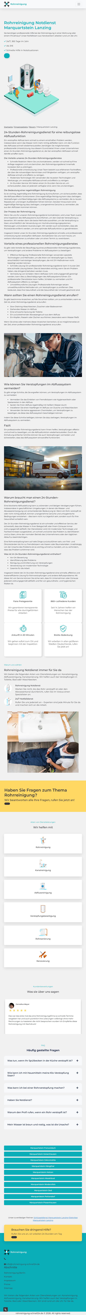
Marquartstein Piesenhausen (43, 1203)
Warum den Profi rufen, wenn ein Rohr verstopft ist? (37, 1112)
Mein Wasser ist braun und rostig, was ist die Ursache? (38, 1124)
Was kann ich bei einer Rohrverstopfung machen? (35, 1087)
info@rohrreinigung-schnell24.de (23, 1264)
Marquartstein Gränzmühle (43, 1160)
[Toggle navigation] (79, 4)
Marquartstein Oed (43, 1190)
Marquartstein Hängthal (43, 1166)
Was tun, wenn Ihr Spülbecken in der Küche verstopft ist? (40, 1060)
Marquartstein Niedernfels (43, 1184)
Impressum (10, 1280)
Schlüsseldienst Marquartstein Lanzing (51, 1218)
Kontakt (8, 1276)
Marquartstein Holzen (43, 1172)
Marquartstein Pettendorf (43, 1196)
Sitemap (8, 1288)
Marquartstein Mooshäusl (43, 1178)
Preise (7, 1284)
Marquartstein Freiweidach (43, 1148)
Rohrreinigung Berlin (14, 1273)
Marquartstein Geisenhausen (43, 1154)
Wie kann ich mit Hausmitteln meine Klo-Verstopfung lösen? (38, 1074)
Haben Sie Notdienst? (19, 1100)
